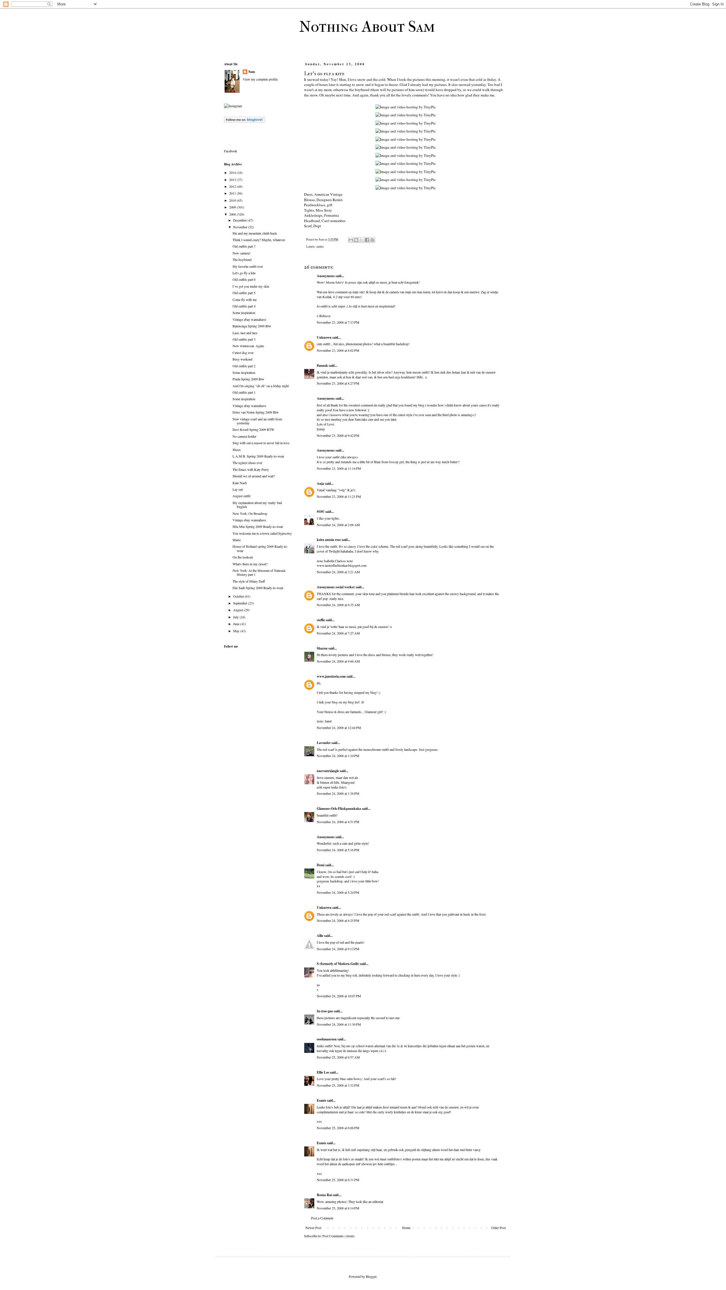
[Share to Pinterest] (372, 240)
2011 (233, 193)
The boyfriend (242, 259)
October (239, 596)
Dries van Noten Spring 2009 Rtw (256, 412)
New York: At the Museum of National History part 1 (259, 572)
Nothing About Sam (367, 27)
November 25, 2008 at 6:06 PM (338, 1127)
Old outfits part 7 (244, 246)
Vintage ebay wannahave (249, 319)
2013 (233, 179)
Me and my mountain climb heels (255, 233)
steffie (321, 619)
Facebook (230, 151)
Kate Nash (240, 482)
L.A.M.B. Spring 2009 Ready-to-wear (258, 456)
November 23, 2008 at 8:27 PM (338, 383)
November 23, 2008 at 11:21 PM (339, 496)
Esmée (321, 1100)
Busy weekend (242, 359)
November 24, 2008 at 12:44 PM (339, 727)
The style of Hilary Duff (249, 581)
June (236, 623)
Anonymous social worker (336, 587)
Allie (320, 935)
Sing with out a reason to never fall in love (261, 442)
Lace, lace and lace (245, 332)
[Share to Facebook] (367, 240)
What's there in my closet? (250, 564)
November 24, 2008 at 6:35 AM (338, 604)
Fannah (322, 365)
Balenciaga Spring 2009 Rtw (252, 326)
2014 (233, 172)
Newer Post (313, 1227)
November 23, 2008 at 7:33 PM (338, 322)
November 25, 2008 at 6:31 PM (338, 1179)
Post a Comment (322, 1218)
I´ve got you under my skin (251, 286)
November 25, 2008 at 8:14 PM (338, 1208)
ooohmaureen (327, 1039)
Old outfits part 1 (244, 392)
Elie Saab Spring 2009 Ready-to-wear (258, 587)
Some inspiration (244, 312)
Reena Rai (324, 1194)
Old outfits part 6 (244, 279)
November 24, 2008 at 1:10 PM (338, 755)
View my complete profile (260, 79)
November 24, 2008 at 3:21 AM (338, 572)
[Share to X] (361, 240)
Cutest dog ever (243, 352)
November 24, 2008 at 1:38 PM (338, 793)
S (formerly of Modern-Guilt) (338, 963)
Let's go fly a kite (244, 273)
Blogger (371, 1276)
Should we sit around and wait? (254, 476)
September (240, 603)
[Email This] (351, 240)
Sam (251, 71)
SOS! (320, 511)
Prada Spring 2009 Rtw (248, 379)
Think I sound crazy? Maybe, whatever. (259, 239)
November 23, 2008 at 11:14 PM (339, 468)
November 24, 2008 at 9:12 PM (338, 949)
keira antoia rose (329, 539)
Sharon (322, 648)
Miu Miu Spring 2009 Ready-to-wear (258, 526)
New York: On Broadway (250, 513)
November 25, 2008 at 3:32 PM (338, 1085)
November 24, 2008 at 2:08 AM (338, 524)
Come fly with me (245, 299)
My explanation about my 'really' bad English (257, 504)
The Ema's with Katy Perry (251, 469)
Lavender (324, 742)
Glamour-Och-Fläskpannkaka (339, 808)
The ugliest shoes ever (247, 462)
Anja (320, 483)
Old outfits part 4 (244, 306)
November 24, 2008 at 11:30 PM (339, 1024)
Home (406, 1227)
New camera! (241, 253)
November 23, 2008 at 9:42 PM (338, 435)
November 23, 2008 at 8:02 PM (338, 350)
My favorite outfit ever (248, 266)
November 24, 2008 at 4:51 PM (338, 821)
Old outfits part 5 (244, 292)
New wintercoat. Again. (249, 345)
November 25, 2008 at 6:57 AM (338, 1057)
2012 (233, 186)
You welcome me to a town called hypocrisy (262, 533)
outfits (320, 246)
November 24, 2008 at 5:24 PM (338, 892)
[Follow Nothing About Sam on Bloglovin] (244, 121)
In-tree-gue (325, 1011)
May (236, 631)
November (240, 227)
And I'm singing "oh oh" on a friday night (261, 385)
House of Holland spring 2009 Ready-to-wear (260, 548)
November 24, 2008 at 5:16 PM (338, 850)
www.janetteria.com (331, 676)
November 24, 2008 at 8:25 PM (338, 920)
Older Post (498, 1227)
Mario (237, 540)
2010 (233, 200)
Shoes (237, 449)
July (236, 617)
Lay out (238, 489)
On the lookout (243, 557)
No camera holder (244, 436)
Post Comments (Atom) (338, 1236)
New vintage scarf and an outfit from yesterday (257, 421)
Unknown (324, 337)
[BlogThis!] (356, 240)
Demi (320, 865)
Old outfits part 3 (244, 339)
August (238, 610)
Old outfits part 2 (244, 366)
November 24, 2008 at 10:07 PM (339, 996)
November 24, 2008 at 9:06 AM (338, 661)
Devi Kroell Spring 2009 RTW (253, 429)
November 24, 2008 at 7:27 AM (338, 633)
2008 (233, 214)
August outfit (241, 496)
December (240, 220)
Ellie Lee (323, 1072)
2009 (233, 207)
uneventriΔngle (328, 770)
